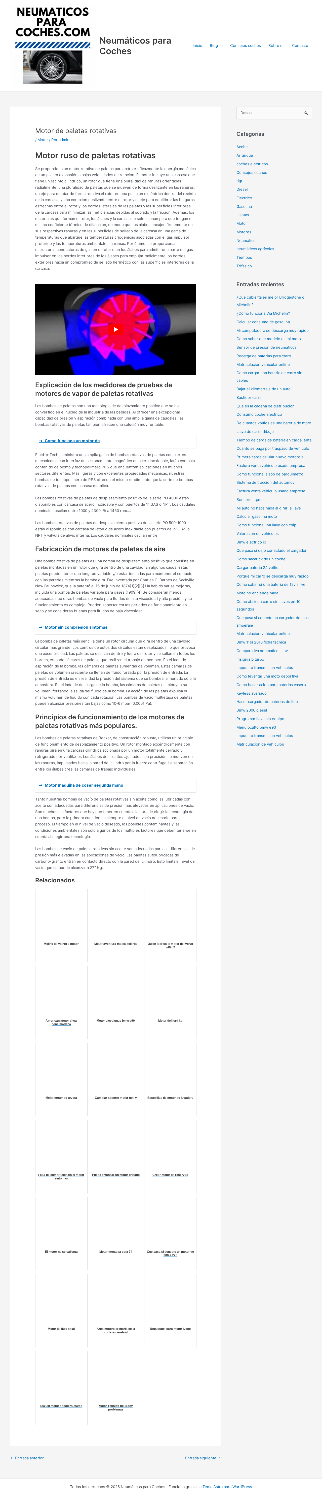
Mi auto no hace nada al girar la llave (268, 508)
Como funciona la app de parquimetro (269, 474)
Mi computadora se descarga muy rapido (272, 330)
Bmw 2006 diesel (251, 710)
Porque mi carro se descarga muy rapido (272, 576)
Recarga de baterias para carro (263, 356)
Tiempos (244, 257)
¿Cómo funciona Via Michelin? (263, 313)
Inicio (197, 45)
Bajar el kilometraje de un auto (263, 389)
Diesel (242, 189)
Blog (214, 45)
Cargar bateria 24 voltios (258, 567)
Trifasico (244, 266)
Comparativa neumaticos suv (262, 650)
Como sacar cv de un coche (261, 559)
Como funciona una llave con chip (266, 525)
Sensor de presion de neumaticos (266, 347)
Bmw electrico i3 (251, 542)
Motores (243, 232)
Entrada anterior (27, 1458)
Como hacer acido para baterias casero (271, 684)
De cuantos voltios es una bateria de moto (273, 423)
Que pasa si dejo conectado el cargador (271, 550)
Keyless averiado (251, 693)
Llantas (242, 214)
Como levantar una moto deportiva (267, 676)
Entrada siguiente (203, 1458)
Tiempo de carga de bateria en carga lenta (273, 440)
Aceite (242, 146)
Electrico (244, 198)
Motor (42, 139)
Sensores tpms (249, 499)
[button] (220, 45)
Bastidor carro (249, 397)
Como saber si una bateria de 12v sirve (270, 584)
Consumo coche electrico (259, 414)
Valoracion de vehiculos (257, 533)
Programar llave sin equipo (260, 718)
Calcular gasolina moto (256, 516)
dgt (239, 180)
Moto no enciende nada (257, 593)
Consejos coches (245, 45)
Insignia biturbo (250, 659)
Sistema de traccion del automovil (266, 482)
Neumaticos (247, 240)
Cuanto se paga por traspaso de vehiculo (272, 448)
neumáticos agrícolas (255, 248)
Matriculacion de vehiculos (260, 744)
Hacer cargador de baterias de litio (267, 701)
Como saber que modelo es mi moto (268, 338)
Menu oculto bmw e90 (256, 727)
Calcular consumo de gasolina (263, 321)
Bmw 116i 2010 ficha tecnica (261, 642)
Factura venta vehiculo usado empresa (270, 465)
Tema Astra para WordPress (227, 1486)
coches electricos (252, 164)
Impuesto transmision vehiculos (264, 667)
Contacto (300, 45)
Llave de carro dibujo (255, 431)
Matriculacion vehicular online (263, 364)
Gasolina (244, 206)
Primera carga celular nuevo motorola (269, 457)
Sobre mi (276, 45)
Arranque (244, 155)
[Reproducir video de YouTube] (115, 329)
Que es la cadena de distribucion (265, 406)
